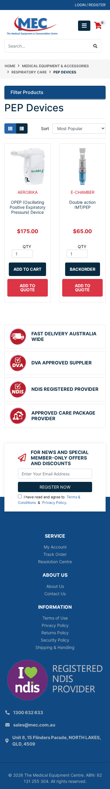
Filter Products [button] (27, 92)
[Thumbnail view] (10, 128)
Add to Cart (27, 269)
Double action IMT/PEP (82, 205)
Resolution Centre (55, 561)
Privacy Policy (54, 502)
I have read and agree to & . (49, 499)
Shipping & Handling (55, 647)
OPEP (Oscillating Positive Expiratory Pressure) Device (27, 207)
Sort (45, 128)
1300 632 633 (28, 712)
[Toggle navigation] (84, 26)
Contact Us (55, 593)
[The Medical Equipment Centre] (32, 25)
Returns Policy (55, 632)
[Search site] (95, 46)
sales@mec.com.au (34, 725)
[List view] (22, 128)
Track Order (55, 554)
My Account (55, 546)
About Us (55, 586)
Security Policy (55, 639)
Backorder (82, 269)
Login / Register (90, 5)
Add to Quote (27, 287)
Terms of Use (55, 617)
